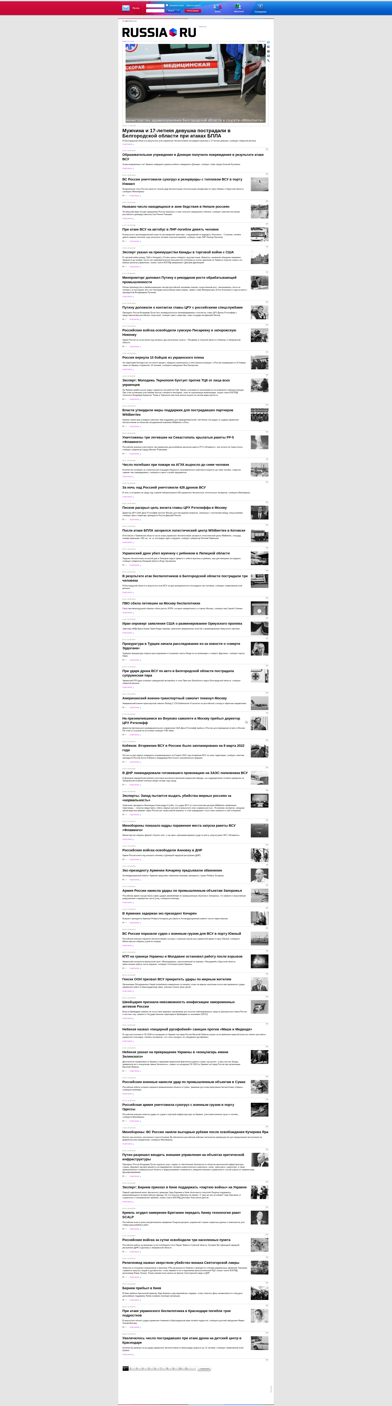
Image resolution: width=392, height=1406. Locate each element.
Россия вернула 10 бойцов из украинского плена (163, 357)
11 (186, 1368)
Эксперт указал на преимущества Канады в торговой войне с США (178, 252)
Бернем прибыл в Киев (141, 1288)
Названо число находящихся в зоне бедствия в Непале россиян (175, 206)
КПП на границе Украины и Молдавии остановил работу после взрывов (182, 956)
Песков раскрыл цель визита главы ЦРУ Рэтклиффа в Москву (174, 508)
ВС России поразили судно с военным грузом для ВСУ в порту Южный (181, 933)
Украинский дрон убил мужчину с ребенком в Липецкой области (176, 553)
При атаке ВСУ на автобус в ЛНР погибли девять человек (170, 229)
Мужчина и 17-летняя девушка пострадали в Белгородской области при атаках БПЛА (176, 133)
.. (191, 1368)
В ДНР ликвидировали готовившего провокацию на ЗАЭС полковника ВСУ (185, 773)
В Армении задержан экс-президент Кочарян (159, 913)
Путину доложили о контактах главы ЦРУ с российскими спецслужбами (182, 307)
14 (125, 196)
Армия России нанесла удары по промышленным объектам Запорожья (182, 890)
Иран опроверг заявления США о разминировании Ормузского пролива (182, 623)
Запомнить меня (177, 5)
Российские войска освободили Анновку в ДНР (162, 850)
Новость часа (128, 41)
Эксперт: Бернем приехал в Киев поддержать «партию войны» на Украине (184, 1187)
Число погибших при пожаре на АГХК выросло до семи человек (175, 465)
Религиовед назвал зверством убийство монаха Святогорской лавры (180, 1263)
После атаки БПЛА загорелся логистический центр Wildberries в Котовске (183, 530)
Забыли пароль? (193, 5)
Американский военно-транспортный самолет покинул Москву (174, 698)
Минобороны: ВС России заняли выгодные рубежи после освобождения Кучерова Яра (195, 1132)
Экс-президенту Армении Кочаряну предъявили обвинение (172, 870)
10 (180, 1368)
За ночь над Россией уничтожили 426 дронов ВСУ (164, 487)
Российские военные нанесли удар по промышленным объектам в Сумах (183, 1082)
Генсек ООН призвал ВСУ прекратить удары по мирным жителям (176, 979)
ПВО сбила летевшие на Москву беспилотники (161, 603)
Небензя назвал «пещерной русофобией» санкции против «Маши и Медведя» (187, 1029)
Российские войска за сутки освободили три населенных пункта (176, 1240)
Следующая (204, 1368)
